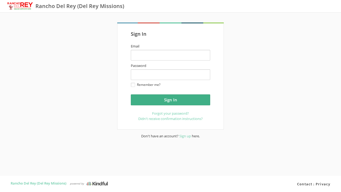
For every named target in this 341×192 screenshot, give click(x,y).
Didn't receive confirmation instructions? (170, 118)
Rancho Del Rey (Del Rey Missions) (38, 183)
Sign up (185, 136)
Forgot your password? (170, 113)
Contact (304, 184)
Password (138, 65)
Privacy (323, 184)
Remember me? (148, 84)
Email (135, 46)
